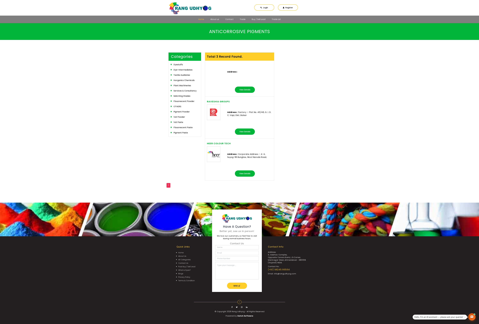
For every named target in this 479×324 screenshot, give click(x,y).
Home (201, 19)
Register (289, 7)
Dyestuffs (178, 64)
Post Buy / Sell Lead (186, 266)
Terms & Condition (186, 280)
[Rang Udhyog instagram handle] (242, 307)
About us (214, 19)
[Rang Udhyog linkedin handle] (247, 307)
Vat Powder (179, 117)
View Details (244, 89)
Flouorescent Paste (183, 127)
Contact (229, 19)
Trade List (276, 19)
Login (265, 7)
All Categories (184, 259)
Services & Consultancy (185, 90)
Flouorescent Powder (184, 101)
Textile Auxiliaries (182, 75)
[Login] (264, 5)
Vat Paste (178, 122)
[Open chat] (472, 317)
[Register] (288, 5)
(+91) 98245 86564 (279, 269)
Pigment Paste (181, 132)
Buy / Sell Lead (258, 19)
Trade (242, 19)
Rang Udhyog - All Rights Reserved (248, 311)
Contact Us (183, 263)
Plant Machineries (182, 85)
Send (235, 286)
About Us (182, 256)
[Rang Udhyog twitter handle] (237, 307)
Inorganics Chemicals (184, 80)
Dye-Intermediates (183, 69)
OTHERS (177, 106)
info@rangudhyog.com (285, 273)
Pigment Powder (182, 111)
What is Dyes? (184, 270)
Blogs (180, 273)
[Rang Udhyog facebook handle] (232, 307)
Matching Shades (182, 96)
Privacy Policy (184, 277)
